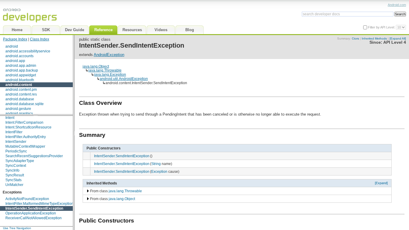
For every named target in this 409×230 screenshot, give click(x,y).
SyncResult (14, 175)
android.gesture (18, 109)
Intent (9, 118)
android (11, 46)
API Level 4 (394, 42)
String (156, 164)
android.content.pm (21, 89)
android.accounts (19, 56)
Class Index (39, 39)
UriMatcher (14, 185)
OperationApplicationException (30, 213)
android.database (19, 99)
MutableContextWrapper (25, 146)
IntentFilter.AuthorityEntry (25, 137)
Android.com (397, 5)
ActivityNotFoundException (27, 199)
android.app (15, 61)
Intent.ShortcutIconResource (28, 127)
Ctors (355, 38)
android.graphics (19, 113)
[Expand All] (398, 38)
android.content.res (21, 94)
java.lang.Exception (110, 74)
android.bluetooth (19, 80)
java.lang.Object (96, 66)
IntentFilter (13, 132)
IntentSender (15, 142)
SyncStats (13, 180)
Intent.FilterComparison (24, 122)
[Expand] (381, 183)
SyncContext (15, 166)
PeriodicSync (16, 151)
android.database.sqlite (24, 104)
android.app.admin (20, 65)
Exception (159, 171)
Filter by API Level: (382, 27)
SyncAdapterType (19, 161)
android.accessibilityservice (27, 51)
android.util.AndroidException (124, 79)
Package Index (15, 39)
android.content (18, 85)
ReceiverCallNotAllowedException (33, 218)
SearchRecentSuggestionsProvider (34, 156)
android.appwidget (20, 75)
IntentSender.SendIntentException (34, 208)
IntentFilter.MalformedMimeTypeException (39, 204)
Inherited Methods (374, 38)
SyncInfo (12, 170)
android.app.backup (21, 70)
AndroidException (109, 54)
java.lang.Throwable (105, 70)
